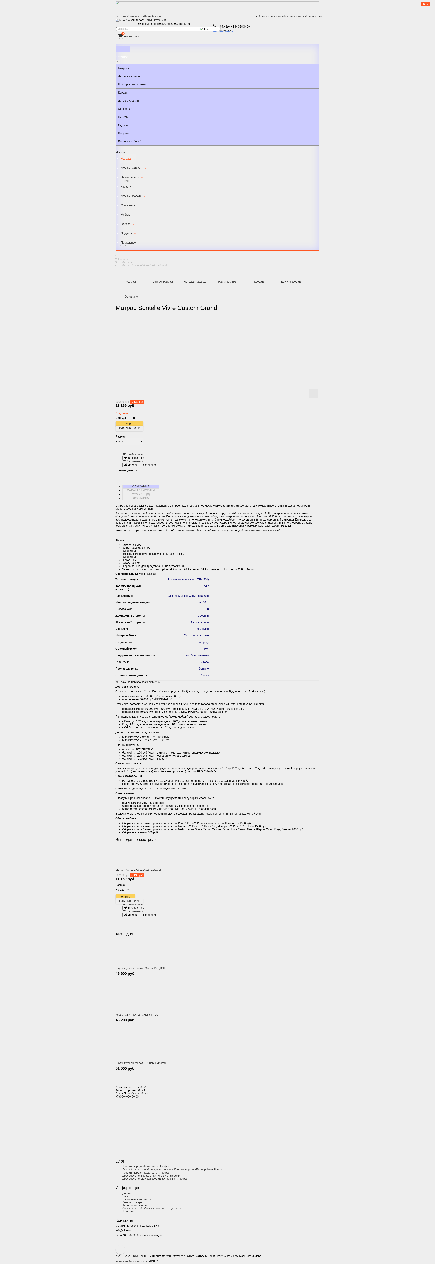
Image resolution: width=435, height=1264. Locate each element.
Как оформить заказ (134, 1205)
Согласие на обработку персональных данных (151, 1208)
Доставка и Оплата (142, 16)
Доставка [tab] (141, 498)
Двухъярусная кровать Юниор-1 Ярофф (141, 1063)
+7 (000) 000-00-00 (127, 1096)
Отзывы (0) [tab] (141, 494)
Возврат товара (132, 1202)
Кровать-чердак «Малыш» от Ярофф (145, 1166)
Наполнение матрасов (136, 1199)
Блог (125, 1196)
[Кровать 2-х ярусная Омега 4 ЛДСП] (137, 997)
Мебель (123, 117)
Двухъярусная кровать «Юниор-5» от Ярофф (151, 1175)
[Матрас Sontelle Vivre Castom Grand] (137, 856)
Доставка (128, 1193)
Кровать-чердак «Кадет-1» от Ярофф (145, 1172)
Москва (120, 152)
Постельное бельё (129, 141)
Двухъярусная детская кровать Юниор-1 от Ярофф (154, 1178)
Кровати (123, 92)
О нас (130, 16)
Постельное (128, 244)
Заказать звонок (221, 30)
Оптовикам (263, 16)
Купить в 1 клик (129, 428)
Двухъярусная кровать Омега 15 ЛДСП (140, 968)
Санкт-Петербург (155, 20)
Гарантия (273, 16)
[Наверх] (120, 1249)
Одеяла (123, 125)
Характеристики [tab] (141, 490)
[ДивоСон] (123, 20)
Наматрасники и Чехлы (133, 84)
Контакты (156, 16)
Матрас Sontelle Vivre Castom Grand (138, 870)
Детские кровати (128, 100)
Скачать (152, 573)
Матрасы (123, 68)
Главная (124, 16)
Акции (281, 16)
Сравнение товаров (293, 16)
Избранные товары (312, 16)
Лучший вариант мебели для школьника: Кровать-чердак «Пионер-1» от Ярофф (172, 1169)
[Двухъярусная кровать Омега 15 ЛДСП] (137, 952)
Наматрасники (129, 179)
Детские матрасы (129, 76)
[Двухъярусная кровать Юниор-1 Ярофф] (137, 1044)
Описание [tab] (141, 486)
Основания (125, 108)
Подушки (123, 133)
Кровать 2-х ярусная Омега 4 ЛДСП (138, 1014)
